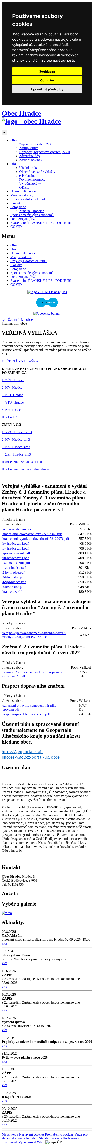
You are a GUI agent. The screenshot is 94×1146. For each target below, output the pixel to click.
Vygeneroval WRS (32, 1142)
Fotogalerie (18, 207)
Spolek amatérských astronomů (32, 215)
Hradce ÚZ (9, 417)
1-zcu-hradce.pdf (14, 567)
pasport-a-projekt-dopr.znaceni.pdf (26, 714)
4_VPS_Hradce (13, 402)
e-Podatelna (27, 175)
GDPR (24, 187)
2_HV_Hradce (12, 387)
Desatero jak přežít (23, 219)
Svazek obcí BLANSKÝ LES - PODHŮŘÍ (40, 223)
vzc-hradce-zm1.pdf (16, 563)
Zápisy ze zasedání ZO (35, 144)
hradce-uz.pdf (11, 591)
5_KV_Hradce (12, 410)
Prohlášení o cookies (59, 1134)
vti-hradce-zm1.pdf (15, 558)
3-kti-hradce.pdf (13, 577)
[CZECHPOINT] (47, 306)
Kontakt (16, 203)
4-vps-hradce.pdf (14, 582)
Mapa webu (10, 1134)
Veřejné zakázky (21, 195)
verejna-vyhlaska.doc (17, 529)
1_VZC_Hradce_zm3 (17, 432)
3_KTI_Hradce (12, 395)
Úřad (13, 164)
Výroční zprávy (30, 183)
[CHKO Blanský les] (47, 292)
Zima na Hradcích (31, 211)
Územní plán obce (23, 191)
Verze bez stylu (27, 1138)
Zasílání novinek (30, 160)
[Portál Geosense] (47, 314)
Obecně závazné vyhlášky (37, 171)
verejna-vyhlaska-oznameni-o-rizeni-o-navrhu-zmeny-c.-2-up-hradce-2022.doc (34, 635)
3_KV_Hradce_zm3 (16, 447)
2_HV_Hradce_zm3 (16, 439)
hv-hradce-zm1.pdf (15, 543)
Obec (14, 140)
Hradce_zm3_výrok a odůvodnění (25, 469)
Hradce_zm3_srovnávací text (22, 462)
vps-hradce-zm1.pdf (16, 553)
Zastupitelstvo (28, 148)
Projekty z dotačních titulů (28, 199)
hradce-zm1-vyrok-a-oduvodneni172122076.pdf (35, 539)
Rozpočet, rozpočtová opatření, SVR (44, 152)
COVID (16, 227)
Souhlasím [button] (47, 71)
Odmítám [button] (47, 80)
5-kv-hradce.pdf (13, 587)
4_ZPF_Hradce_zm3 (16, 454)
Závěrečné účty (29, 156)
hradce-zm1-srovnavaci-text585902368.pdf (32, 534)
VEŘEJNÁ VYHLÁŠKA (20, 361)
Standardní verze (50, 1138)
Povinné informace (32, 179)
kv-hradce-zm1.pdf (15, 548)
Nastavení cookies (31, 1134)
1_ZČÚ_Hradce (13, 380)
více (4, 943)
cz (3, 319)
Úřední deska (28, 168)
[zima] (7, 913)
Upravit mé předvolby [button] (47, 89)
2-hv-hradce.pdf (13, 572)
